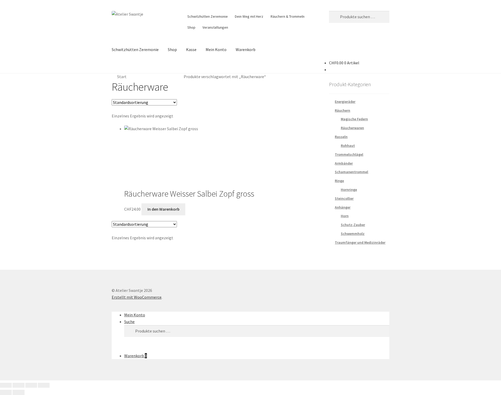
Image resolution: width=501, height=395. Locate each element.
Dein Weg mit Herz (249, 16)
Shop (191, 27)
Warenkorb (245, 49)
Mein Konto (216, 49)
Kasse (191, 49)
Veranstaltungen (215, 27)
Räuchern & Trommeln (288, 16)
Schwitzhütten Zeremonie (207, 16)
